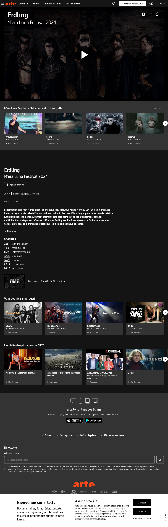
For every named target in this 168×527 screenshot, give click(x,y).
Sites (48, 435)
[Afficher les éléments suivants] (165, 123)
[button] (114, 4)
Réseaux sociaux (114, 435)
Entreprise (65, 435)
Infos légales (88, 435)
